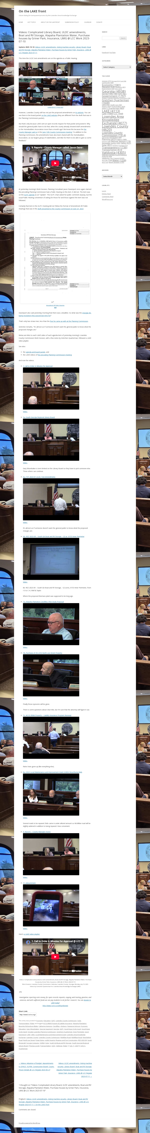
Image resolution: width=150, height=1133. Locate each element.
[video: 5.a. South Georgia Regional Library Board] (51, 460)
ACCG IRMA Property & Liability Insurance (57, 1023)
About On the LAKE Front (50, 22)
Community (107, 83)
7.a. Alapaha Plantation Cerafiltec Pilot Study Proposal (43, 602)
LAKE (28, 1035)
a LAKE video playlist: (32, 934)
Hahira (106, 105)
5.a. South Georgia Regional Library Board (39, 417)
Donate (99, 22)
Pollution (106, 141)
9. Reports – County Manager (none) (37, 832)
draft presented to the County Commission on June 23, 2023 (60, 209)
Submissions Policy (72, 22)
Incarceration (118, 106)
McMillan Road (65, 1037)
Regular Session (121, 141)
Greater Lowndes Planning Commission (42, 1032)
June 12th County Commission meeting (57, 132)
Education (47, 1021)
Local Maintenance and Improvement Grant (50, 1035)
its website (79, 112)
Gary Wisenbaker (32, 1029)
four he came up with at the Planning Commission (69, 321)
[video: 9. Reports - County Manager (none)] (51, 874)
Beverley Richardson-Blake (28, 1026)
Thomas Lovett (34, 1046)
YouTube (112, 52)
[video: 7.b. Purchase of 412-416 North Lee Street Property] (51, 696)
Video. (25, 412)
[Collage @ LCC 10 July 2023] (55, 105)
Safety (126, 143)
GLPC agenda (29, 195)
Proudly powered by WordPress (29, 1123)
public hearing (50, 1040)
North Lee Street (29, 1040)
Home (21, 22)
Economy (39, 1021)
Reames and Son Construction (66, 1040)
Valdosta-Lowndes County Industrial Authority (114, 156)
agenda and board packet (35, 352)
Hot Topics (32, 22)
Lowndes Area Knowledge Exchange (114, 119)
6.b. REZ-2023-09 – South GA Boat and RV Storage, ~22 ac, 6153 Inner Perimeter (53, 536)
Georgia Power (110, 94)
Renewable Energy (111, 143)
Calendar (87, 22)
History (106, 106)
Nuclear (117, 137)
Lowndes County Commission (66, 1021)
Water (32, 1023)
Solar (79, 1021)
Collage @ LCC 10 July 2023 (55, 107)
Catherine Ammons (45, 1026)
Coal (123, 81)
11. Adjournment (29, 883)
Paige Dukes (40, 1040)
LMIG (33, 1035)
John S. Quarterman (113, 108)
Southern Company (120, 145)
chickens (63, 1026)
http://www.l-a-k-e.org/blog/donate (55, 1006)
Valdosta (59, 1046)
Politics (121, 139)
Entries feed (106, 194)
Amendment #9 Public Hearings (55, 305)
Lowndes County (32, 1037)
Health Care (116, 105)
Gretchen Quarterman (64, 1032)
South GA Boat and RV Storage (60, 1043)
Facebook (105, 52)
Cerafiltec (56, 1026)
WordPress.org (107, 199)
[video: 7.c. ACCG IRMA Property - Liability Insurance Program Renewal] (51, 758)
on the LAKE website (49, 115)
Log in (104, 191)
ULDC (53, 1046)
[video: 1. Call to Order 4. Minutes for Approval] (51, 409)
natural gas (107, 137)
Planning (109, 139)
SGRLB (42, 1043)
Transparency (114, 147)
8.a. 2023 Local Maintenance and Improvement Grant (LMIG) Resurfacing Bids (52, 772)
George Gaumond (46, 1029)
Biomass (116, 81)
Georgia (56, 1029)
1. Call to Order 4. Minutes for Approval (37, 366)
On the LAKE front (32, 11)
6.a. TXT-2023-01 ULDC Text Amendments (39, 477)
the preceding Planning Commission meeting (55, 355)
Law (107, 113)
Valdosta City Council (113, 158)
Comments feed (107, 197)
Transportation (24, 1023)
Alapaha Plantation (79, 1023)
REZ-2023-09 (82, 1040)
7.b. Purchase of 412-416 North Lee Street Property (42, 653)
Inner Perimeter (78, 1032)
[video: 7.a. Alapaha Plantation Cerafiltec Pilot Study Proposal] (51, 644)
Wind (105, 162)
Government (114, 96)
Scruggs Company (32, 1043)
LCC (118, 113)
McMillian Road (76, 1037)
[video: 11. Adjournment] (51, 926)
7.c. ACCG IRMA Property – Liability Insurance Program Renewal (47, 715)
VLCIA (107, 160)
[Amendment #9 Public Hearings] (55, 303)
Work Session (116, 162)
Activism (106, 81)
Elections (121, 87)
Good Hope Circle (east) (72, 1029)
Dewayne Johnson (73, 1026)
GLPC (53, 1021)
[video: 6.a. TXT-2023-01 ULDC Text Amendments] (51, 520)
